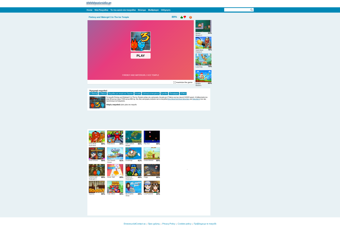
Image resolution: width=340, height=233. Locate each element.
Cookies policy (184, 224)
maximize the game (183, 82)
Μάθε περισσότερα (168, 231)
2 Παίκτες (102, 93)
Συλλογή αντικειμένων (150, 93)
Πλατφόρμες (173, 93)
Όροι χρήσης (154, 224)
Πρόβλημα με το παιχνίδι (205, 224)
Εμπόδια (164, 93)
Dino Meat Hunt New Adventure (179, 99)
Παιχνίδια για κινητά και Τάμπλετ (120, 93)
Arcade (137, 93)
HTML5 (183, 93)
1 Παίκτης (93, 93)
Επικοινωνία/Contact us (135, 224)
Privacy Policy (168, 224)
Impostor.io (196, 99)
